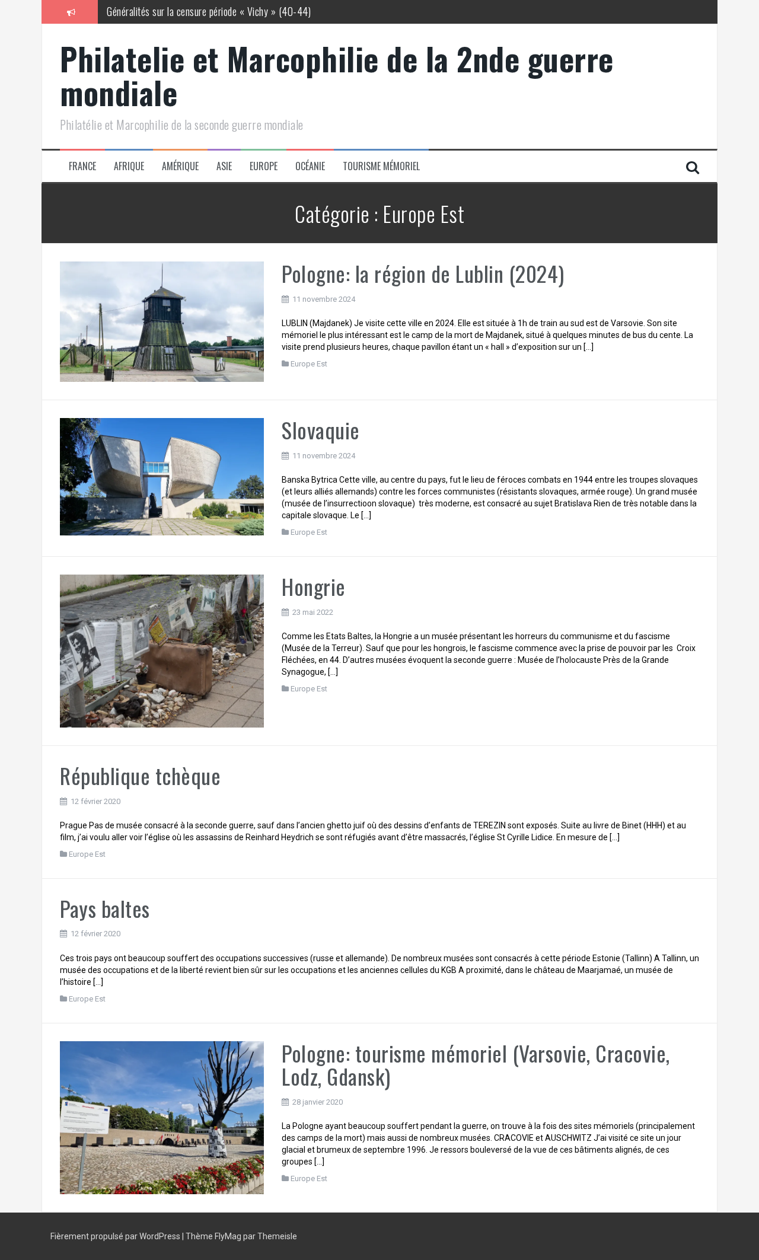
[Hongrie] (162, 650)
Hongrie (314, 586)
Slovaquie (321, 429)
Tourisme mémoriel (381, 166)
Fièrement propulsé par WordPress (116, 1236)
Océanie (310, 166)
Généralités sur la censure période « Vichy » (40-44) (209, 11)
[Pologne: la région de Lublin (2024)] (162, 321)
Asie (224, 166)
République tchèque (140, 775)
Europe (264, 166)
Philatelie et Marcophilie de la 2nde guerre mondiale (337, 75)
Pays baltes (105, 908)
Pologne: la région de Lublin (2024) (423, 273)
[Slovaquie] (162, 476)
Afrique (129, 166)
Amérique (180, 166)
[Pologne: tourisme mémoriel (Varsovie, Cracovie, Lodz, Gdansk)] (162, 1116)
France (82, 166)
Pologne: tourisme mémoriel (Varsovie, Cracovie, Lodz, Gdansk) (476, 1064)
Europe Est (309, 363)
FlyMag (228, 1236)
